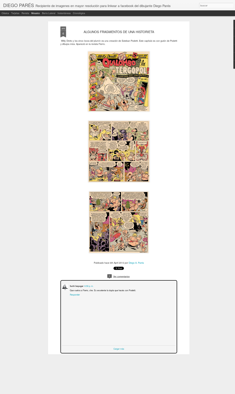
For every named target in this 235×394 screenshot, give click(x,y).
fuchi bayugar (76, 285)
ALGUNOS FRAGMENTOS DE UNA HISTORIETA (119, 31)
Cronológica (79, 13)
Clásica (5, 13)
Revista (25, 13)
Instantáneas (64, 13)
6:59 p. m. (88, 285)
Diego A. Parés (136, 262)
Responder (74, 294)
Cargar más (119, 348)
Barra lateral (48, 13)
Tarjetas (15, 13)
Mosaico (35, 13)
